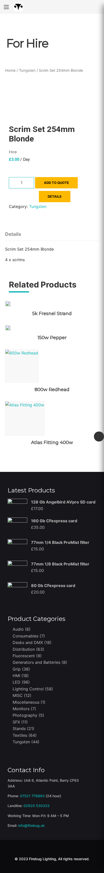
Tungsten (27, 70)
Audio (18, 629)
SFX (16, 721)
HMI (16, 675)
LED (16, 682)
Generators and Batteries (36, 662)
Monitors (21, 708)
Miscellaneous (26, 702)
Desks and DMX (28, 642)
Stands (19, 728)
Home (10, 70)
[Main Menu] (6, 7)
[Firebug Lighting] (18, 7)
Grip (17, 669)
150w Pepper (52, 337)
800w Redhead (52, 389)
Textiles (20, 735)
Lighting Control (28, 688)
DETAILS (55, 196)
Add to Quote (56, 183)
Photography (25, 715)
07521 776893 (32, 796)
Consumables (25, 635)
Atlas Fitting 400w (52, 442)
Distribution (24, 649)
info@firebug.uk (31, 825)
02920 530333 (36, 806)
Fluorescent (24, 655)
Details (13, 234)
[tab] (14, 232)
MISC (18, 695)
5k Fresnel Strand (52, 313)
